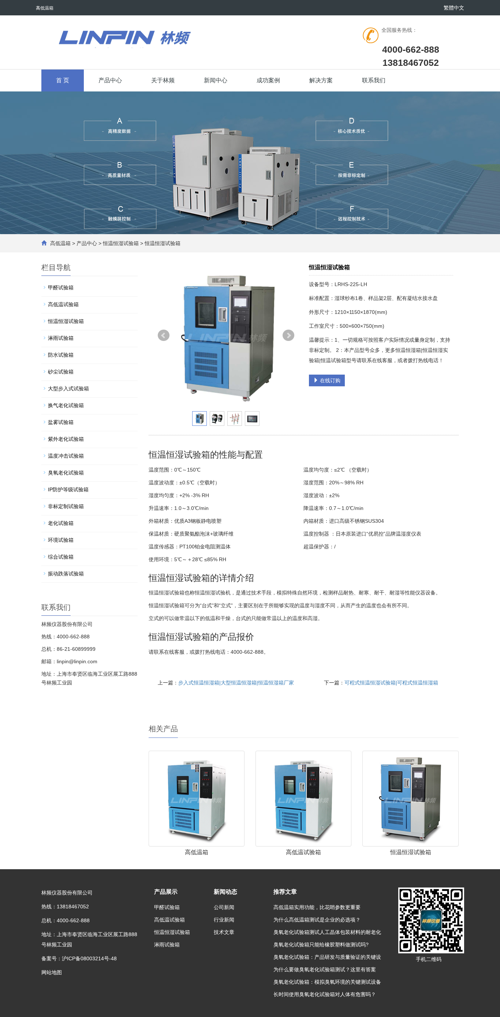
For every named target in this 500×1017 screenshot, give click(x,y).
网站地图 (51, 972)
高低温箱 (60, 243)
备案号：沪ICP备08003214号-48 (79, 958)
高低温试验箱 (303, 852)
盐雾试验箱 (61, 422)
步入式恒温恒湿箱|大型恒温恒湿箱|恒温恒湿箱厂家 (236, 683)
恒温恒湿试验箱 (121, 243)
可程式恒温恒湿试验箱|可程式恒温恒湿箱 (391, 683)
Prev (163, 335)
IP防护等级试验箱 (68, 489)
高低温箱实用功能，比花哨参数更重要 (317, 907)
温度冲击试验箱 (66, 456)
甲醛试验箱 (61, 287)
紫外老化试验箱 (66, 439)
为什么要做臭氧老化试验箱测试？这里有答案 (324, 969)
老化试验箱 (61, 523)
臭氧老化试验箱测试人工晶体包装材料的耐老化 (327, 932)
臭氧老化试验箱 (66, 473)
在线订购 (329, 380)
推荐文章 (285, 892)
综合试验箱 (61, 557)
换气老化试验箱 (66, 405)
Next (288, 335)
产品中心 (110, 80)
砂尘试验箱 (61, 372)
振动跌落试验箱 (66, 574)
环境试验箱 (61, 540)
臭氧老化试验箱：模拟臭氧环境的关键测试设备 (327, 982)
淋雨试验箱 (61, 338)
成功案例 (268, 80)
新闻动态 (225, 892)
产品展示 (166, 892)
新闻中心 (215, 80)
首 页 (62, 80)
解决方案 (321, 80)
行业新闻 (224, 920)
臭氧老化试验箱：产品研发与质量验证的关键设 (327, 957)
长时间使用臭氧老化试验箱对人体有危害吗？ (324, 994)
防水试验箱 (61, 355)
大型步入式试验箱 (68, 388)
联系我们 (373, 80)
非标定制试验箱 (66, 506)
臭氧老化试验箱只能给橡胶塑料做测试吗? (321, 944)
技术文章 (224, 932)
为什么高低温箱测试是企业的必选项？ (317, 920)
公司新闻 (224, 907)
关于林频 (163, 80)
